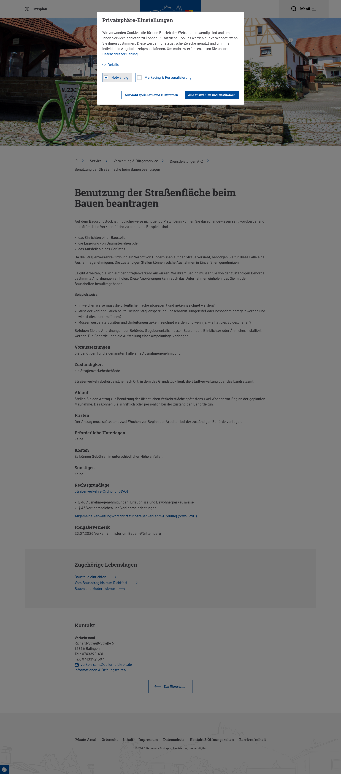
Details (113, 65)
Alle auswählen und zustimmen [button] (212, 95)
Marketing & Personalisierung (168, 78)
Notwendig (119, 78)
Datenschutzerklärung (120, 54)
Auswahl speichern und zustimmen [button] (151, 95)
